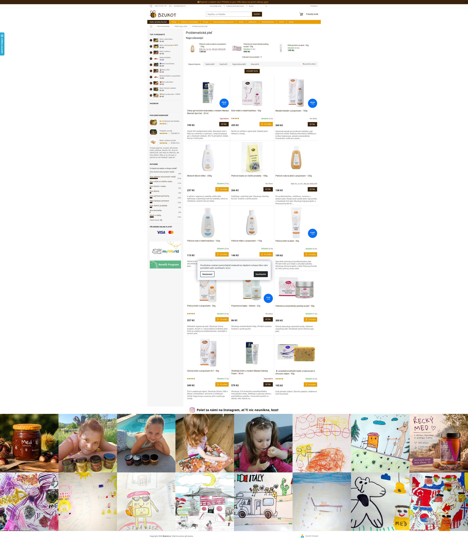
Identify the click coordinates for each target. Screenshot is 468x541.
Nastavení (207, 274)
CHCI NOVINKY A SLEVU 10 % (234, 280)
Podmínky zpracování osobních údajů (234, 287)
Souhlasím (261, 274)
